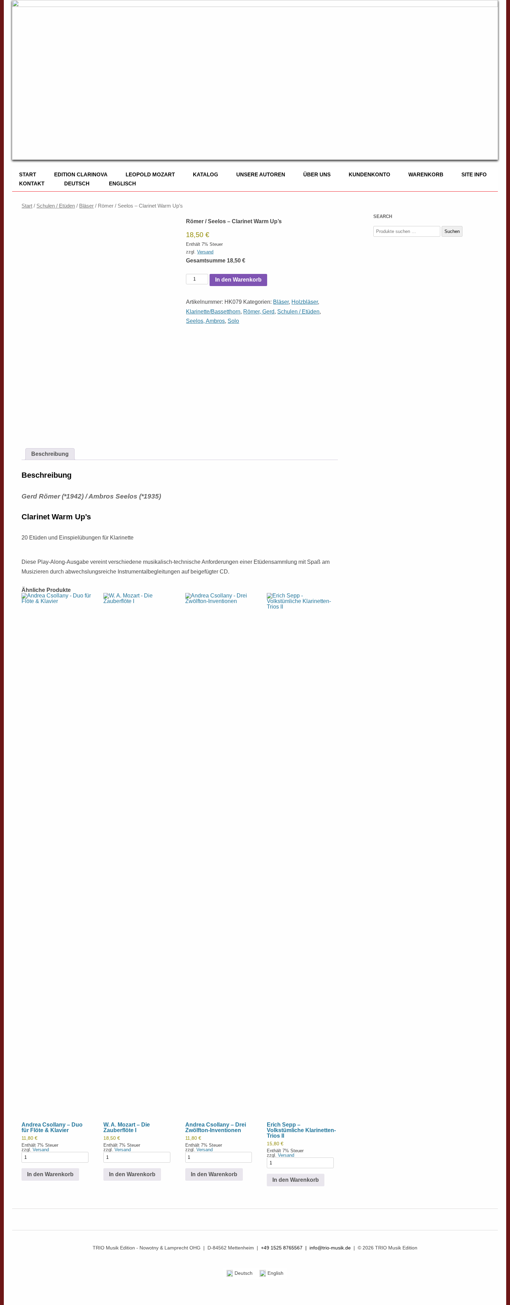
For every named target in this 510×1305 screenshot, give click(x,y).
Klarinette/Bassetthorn (213, 312)
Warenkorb (425, 174)
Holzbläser (304, 302)
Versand (205, 251)
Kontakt (31, 183)
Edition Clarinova (81, 174)
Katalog (205, 174)
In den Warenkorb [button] (50, 1174)
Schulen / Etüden (55, 206)
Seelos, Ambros (205, 321)
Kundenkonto (369, 174)
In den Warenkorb (238, 280)
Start (27, 174)
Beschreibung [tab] (50, 454)
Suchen (452, 231)
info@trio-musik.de (330, 1247)
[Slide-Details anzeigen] (255, 80)
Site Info (474, 174)
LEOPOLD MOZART (150, 174)
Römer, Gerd (258, 312)
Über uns (317, 174)
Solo (233, 321)
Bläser (86, 206)
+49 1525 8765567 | (285, 1247)
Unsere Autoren (260, 174)
